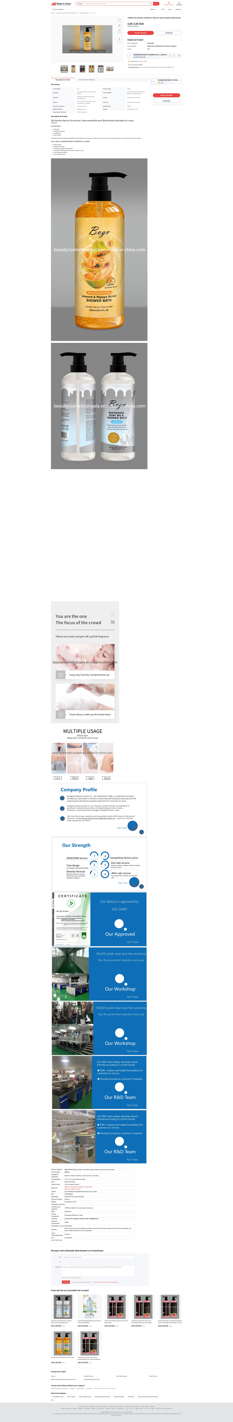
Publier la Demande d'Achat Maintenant (106, 1282)
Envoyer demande (141, 33)
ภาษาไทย (146, 1408)
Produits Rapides (144, 1406)
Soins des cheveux (121, 1376)
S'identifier (179, 5)
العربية (126, 1408)
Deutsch (114, 1408)
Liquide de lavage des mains (91, 1379)
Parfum (53, 1376)
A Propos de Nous (83, 1406)
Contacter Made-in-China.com (131, 1406)
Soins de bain (153, 1376)
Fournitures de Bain (84, 13)
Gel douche (131, 1396)
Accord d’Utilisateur (101, 1406)
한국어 (131, 1408)
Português (86, 1408)
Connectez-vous (133, 67)
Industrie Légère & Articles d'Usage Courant (67, 13)
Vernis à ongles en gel (85, 1396)
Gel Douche (94, 13)
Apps (169, 9)
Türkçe (152, 1408)
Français (93, 1408)
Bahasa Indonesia (167, 1408)
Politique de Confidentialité (115, 1406)
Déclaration (92, 1406)
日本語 (137, 1408)
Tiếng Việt (158, 1408)
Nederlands (120, 1408)
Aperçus (152, 1406)
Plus (52, 1400)
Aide (162, 9)
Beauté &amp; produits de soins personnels (63, 1379)
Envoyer (65, 1282)
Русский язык (100, 1408)
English (74, 1408)
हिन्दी (141, 1408)
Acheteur (152, 9)
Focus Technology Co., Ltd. (115, 1412)
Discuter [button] (170, 33)
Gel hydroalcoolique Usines (102, 1396)
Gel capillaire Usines (58, 1396)
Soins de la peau (88, 1376)
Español (80, 1408)
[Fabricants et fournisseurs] (61, 4)
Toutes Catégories (58, 9)
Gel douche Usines (119, 1396)
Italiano (108, 1408)
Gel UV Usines (71, 1396)
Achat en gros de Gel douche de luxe (148, 1396)
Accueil (53, 13)
